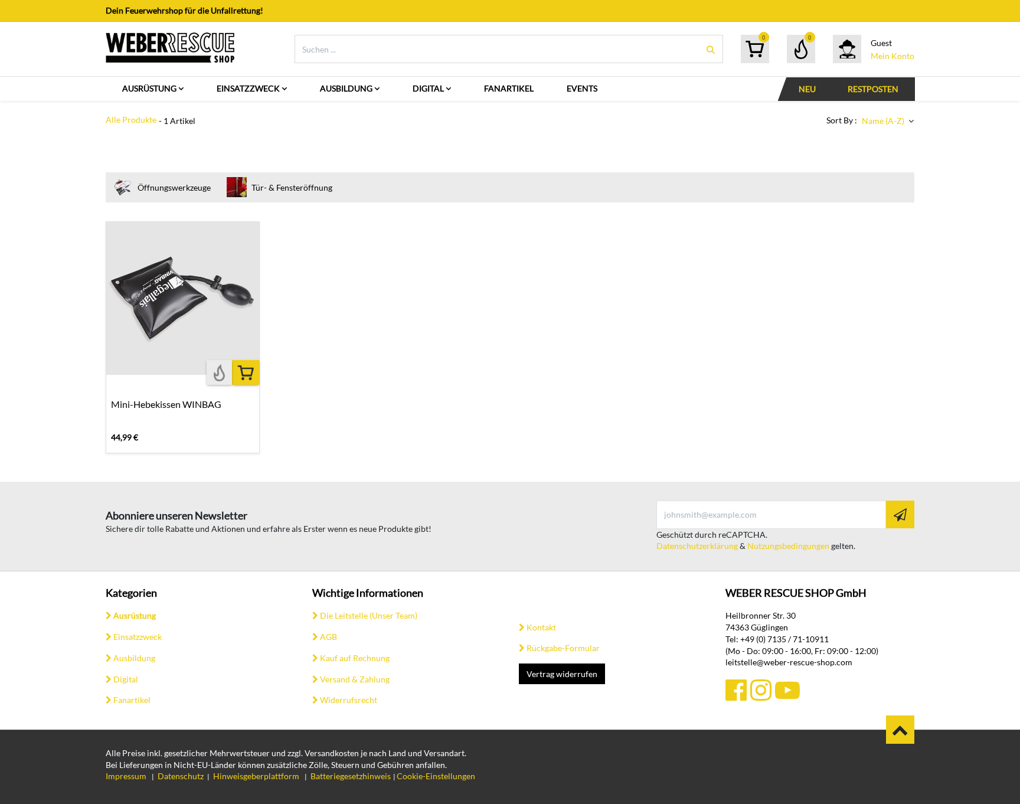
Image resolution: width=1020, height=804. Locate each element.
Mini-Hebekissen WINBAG (166, 404)
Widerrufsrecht (348, 700)
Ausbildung (134, 658)
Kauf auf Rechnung (355, 658)
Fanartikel (132, 700)
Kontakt (541, 627)
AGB (328, 637)
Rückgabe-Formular (563, 648)
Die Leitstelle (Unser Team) (368, 615)
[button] (887, 121)
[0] (754, 49)
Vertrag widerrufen (562, 674)
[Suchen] (710, 49)
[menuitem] (152, 89)
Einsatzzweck (137, 637)
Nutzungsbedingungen (788, 546)
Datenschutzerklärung (697, 546)
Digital (125, 679)
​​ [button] (900, 729)
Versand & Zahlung (355, 679)
